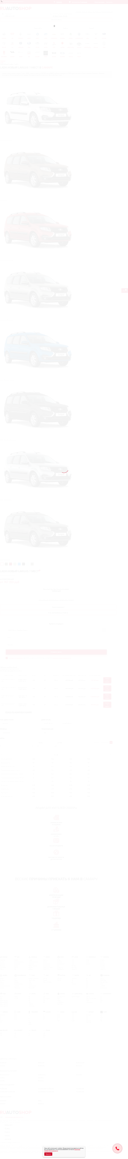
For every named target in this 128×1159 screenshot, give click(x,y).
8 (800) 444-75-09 (11, 4)
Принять (48, 1154)
